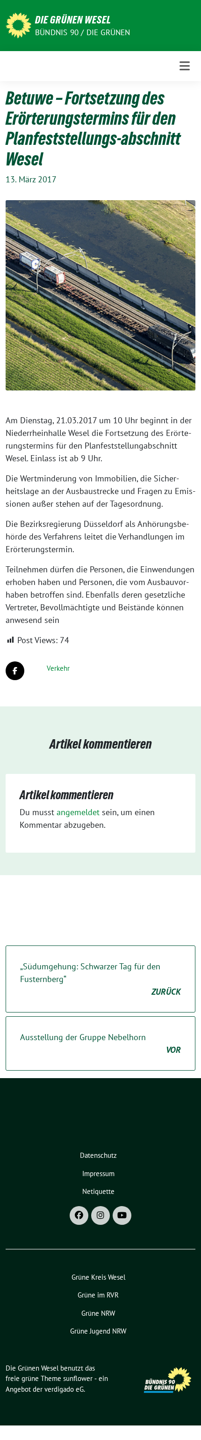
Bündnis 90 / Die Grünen (82, 32)
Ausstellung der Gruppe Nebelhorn (100, 1043)
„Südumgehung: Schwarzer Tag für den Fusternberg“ (100, 979)
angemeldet (78, 812)
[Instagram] (100, 1215)
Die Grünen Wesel (73, 20)
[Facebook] (79, 1215)
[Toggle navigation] (184, 66)
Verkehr (58, 668)
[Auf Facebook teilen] (15, 670)
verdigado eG (64, 1389)
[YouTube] (122, 1215)
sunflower (78, 1378)
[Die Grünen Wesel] (18, 24)
